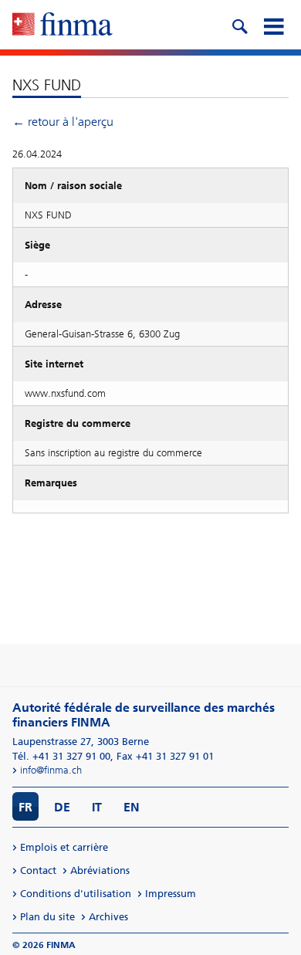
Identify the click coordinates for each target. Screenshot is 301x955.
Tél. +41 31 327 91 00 (61, 756)
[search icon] (239, 24)
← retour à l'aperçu (62, 121)
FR (25, 807)
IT (97, 807)
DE (62, 807)
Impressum (170, 893)
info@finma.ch (51, 770)
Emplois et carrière (64, 847)
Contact (38, 870)
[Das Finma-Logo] (62, 25)
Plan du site (47, 917)
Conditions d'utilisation (75, 893)
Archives (108, 917)
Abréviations (100, 870)
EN (131, 807)
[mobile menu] (273, 24)
